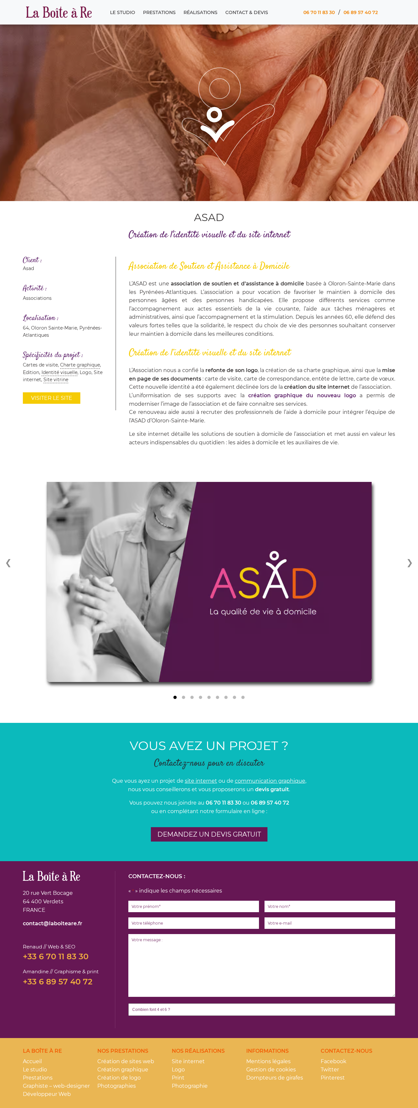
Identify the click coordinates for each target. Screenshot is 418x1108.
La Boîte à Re (59, 12)
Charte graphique (80, 365)
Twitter (330, 1069)
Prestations (159, 12)
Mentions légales (268, 1061)
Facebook (333, 1061)
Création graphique (122, 1069)
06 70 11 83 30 (319, 12)
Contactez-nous (346, 1051)
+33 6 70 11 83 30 (55, 956)
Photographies (116, 1086)
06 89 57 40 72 (361, 12)
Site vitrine (55, 380)
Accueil (32, 1061)
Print (178, 1078)
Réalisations (200, 12)
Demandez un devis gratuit (209, 834)
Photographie (190, 1086)
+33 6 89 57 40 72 (57, 982)
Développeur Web (47, 1094)
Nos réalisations (198, 1051)
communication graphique (270, 781)
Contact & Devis (246, 12)
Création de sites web (125, 1061)
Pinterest (333, 1078)
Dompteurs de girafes (274, 1078)
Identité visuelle (59, 372)
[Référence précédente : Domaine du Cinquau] (10, 562)
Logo (178, 1069)
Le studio (122, 12)
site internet (201, 781)
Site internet (188, 1061)
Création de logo (119, 1078)
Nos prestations (122, 1051)
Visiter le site (51, 398)
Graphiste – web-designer (56, 1086)
